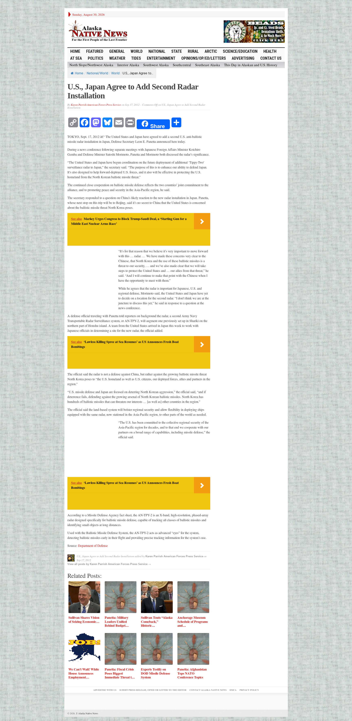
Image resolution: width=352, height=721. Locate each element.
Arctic (211, 51)
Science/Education (240, 51)
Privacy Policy (249, 690)
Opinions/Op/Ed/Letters (203, 58)
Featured (94, 51)
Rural (193, 51)
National (156, 51)
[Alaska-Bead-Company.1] (254, 31)
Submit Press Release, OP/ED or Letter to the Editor (152, 690)
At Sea (76, 58)
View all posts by (78, 564)
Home (79, 73)
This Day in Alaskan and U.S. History (250, 65)
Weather (117, 58)
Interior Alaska (128, 65)
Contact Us (271, 58)
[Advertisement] (92, 279)
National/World (97, 73)
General (117, 51)
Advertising (243, 58)
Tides (136, 58)
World (137, 51)
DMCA (233, 690)
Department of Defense (93, 545)
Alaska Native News (87, 713)
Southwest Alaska (156, 65)
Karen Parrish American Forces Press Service (96, 105)
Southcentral (182, 65)
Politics (95, 58)
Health (269, 51)
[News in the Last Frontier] (99, 31)
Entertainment (161, 58)
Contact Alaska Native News (208, 690)
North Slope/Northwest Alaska (91, 65)
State (176, 51)
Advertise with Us (104, 690)
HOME (75, 51)
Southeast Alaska (207, 65)
